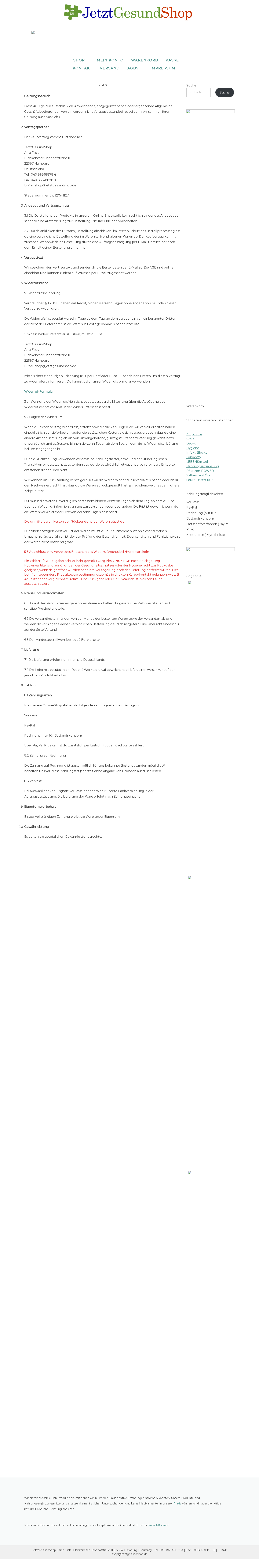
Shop (79, 60)
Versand (110, 68)
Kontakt (82, 68)
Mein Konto (110, 60)
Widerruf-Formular (39, 391)
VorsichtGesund (158, 1525)
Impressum (163, 68)
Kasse (172, 60)
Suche (191, 85)
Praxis (177, 1503)
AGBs (133, 68)
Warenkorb (144, 60)
